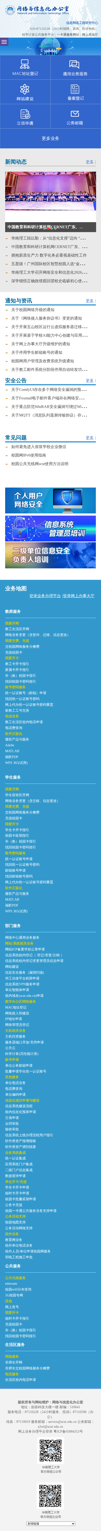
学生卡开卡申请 (17, 1187)
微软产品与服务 (17, 739)
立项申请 (12, 1118)
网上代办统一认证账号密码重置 (29, 705)
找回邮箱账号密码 (19, 876)
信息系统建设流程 (19, 1106)
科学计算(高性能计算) (21, 1054)
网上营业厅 (90, 34)
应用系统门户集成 (19, 1164)
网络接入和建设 (17, 1013)
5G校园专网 (14, 1295)
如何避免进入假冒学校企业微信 (38, 447)
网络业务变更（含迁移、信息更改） (32, 801)
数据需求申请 (15, 1176)
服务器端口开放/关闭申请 (24, 1042)
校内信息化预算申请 (20, 1112)
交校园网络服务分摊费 (22, 646)
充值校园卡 (13, 652)
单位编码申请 (15, 1094)
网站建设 (12, 967)
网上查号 (12, 1307)
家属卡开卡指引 (17, 670)
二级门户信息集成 (19, 1170)
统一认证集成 (15, 1158)
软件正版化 (13, 734)
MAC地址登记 (15, 1007)
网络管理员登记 (17, 1025)
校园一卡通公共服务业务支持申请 (31, 1211)
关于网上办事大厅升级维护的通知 (40, 344)
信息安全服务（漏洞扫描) (24, 972)
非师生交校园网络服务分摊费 (27, 1368)
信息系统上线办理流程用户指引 (29, 1135)
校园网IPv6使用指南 (28, 455)
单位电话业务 (15, 1083)
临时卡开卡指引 (17, 1318)
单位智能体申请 (17, 990)
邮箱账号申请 (15, 870)
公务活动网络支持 (19, 1228)
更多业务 (50, 138)
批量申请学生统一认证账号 (25, 1071)
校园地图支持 (15, 1222)
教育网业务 (13, 1240)
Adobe (9, 745)
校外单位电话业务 (19, 1245)
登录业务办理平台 (45, 596)
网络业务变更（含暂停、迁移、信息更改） (37, 635)
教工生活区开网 (17, 629)
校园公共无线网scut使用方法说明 (39, 464)
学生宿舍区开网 (17, 795)
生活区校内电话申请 (20, 1380)
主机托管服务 (15, 1036)
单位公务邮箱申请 (19, 1065)
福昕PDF (11, 757)
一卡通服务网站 (68, 34)
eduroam (11, 1283)
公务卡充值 (13, 1205)
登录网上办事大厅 (78, 596)
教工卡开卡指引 (17, 664)
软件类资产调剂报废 (20, 1147)
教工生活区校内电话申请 (24, 722)
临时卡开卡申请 (17, 1193)
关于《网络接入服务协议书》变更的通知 (46, 318)
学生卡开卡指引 (17, 830)
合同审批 (12, 1123)
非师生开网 (13, 1362)
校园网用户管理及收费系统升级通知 (42, 361)
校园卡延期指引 (17, 835)
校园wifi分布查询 (18, 1289)
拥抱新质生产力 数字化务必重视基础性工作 (45, 227)
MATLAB (12, 751)
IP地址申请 (13, 1019)
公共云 (10, 1048)
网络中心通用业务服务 (22, 937)
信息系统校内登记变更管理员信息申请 (34, 961)
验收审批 (12, 1129)
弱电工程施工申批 (19, 1257)
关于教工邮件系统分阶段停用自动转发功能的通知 (54, 369)
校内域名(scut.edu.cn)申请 (24, 996)
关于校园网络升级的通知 (32, 310)
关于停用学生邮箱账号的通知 (36, 352)
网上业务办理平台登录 (35, 1431)
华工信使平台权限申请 (22, 978)
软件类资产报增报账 (20, 1141)
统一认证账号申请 (19, 859)
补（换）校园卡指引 (20, 675)
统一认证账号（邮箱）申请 (25, 693)
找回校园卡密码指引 (20, 681)
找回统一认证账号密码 (22, 699)
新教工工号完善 (17, 710)
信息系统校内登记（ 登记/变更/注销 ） (34, 955)
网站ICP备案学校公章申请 (25, 949)
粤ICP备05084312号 (68, 1431)
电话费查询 (13, 728)
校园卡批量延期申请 (20, 1199)
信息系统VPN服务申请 (22, 984)
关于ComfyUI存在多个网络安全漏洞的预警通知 (52, 389)
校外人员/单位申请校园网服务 (28, 1251)
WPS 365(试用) (16, 763)
